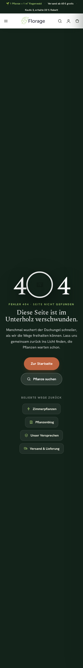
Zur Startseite (41, 363)
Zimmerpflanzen (44, 409)
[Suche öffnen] (60, 21)
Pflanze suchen (44, 379)
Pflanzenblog (44, 422)
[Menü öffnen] (6, 21)
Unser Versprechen (45, 435)
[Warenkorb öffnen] (77, 21)
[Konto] (68, 21)
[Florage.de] (32, 21)
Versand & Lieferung (45, 448)
